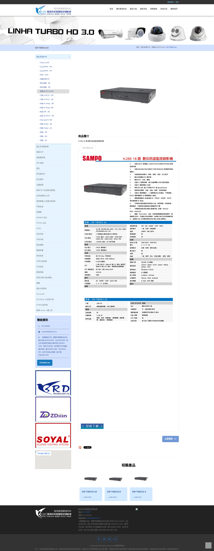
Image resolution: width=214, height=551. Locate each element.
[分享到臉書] (98, 539)
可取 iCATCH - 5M (46, 95)
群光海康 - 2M (45, 87)
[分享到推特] (104, 539)
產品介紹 (133, 9)
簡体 (177, 2)
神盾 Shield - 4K (46, 128)
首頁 (111, 9)
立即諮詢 (169, 439)
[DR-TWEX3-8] (116, 478)
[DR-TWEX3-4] (141, 478)
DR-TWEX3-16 (88, 148)
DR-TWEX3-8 (114, 491)
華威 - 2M (43, 132)
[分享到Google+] (109, 539)
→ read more (86, 497)
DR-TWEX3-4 (139, 491)
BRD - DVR (44, 75)
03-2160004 (45, 326)
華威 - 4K (43, 140)
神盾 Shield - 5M (46, 124)
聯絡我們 (170, 2)
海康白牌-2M (44, 79)
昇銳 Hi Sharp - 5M (47, 103)
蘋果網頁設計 (120, 546)
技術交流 (163, 9)
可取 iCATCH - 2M (46, 99)
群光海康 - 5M (45, 83)
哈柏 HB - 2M (45, 112)
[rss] (115, 539)
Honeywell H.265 (46, 120)
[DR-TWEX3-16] (91, 478)
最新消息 (143, 9)
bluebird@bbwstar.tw (48, 332)
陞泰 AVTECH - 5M (47, 116)
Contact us (45, 363)
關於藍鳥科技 (121, 9)
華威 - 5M (43, 136)
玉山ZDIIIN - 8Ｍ (46, 67)
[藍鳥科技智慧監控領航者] (53, 11)
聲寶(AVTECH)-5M (47, 91)
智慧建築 (153, 9)
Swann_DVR (44, 63)
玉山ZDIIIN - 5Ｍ (46, 71)
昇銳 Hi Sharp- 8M (46, 108)
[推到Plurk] (80, 447)
